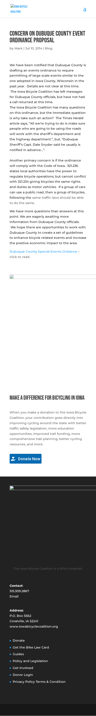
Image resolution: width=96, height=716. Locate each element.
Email (14, 596)
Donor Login (23, 675)
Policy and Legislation (30, 661)
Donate (19, 640)
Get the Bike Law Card (31, 647)
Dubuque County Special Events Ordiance (43, 252)
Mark (19, 48)
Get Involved (23, 668)
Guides (18, 654)
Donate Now (28, 458)
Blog (48, 48)
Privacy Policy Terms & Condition (39, 682)
